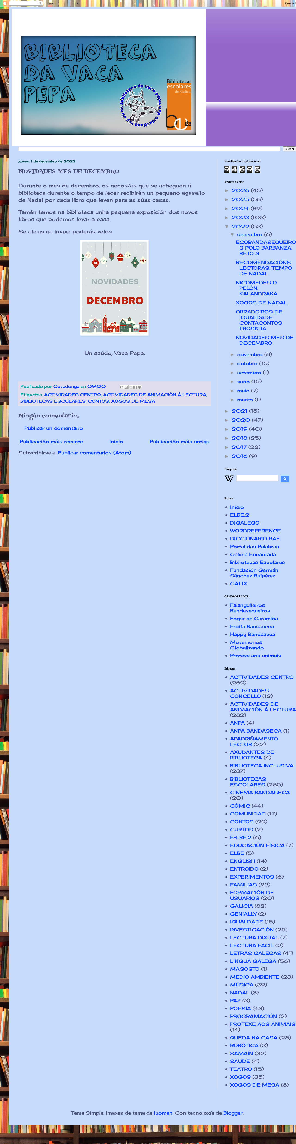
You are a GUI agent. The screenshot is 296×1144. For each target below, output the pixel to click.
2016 (240, 456)
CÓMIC (240, 806)
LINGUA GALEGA (253, 961)
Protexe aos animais (255, 655)
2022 (241, 226)
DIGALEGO (244, 523)
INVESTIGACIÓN (252, 929)
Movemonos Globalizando (247, 645)
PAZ (235, 1000)
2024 (241, 208)
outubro (248, 363)
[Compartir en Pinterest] (139, 387)
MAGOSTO (244, 969)
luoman (163, 1113)
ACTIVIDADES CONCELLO (249, 693)
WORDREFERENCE (255, 531)
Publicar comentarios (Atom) (94, 452)
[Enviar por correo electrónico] (122, 387)
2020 (242, 420)
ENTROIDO (244, 869)
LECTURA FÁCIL (252, 945)
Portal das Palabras (254, 546)
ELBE (237, 853)
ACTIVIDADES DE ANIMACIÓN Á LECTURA (154, 394)
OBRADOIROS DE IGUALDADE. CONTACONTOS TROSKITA (259, 320)
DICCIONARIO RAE (255, 538)
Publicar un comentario (53, 428)
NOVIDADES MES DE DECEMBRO (265, 340)
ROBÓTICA (244, 1045)
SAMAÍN (241, 1053)
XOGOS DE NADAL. (262, 303)
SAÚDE (240, 1061)
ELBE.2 (239, 515)
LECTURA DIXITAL (254, 937)
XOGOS (240, 1077)
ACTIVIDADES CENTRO (72, 394)
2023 (241, 217)
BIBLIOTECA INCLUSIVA (261, 765)
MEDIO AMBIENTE (255, 977)
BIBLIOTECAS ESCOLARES (53, 401)
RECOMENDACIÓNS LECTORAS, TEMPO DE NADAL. (264, 267)
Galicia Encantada (253, 554)
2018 (240, 438)
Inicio (116, 441)
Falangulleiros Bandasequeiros (250, 607)
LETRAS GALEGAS (255, 953)
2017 (240, 447)
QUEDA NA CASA (254, 1037)
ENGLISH (242, 861)
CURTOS (241, 829)
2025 (241, 199)
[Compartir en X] (130, 387)
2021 (240, 411)
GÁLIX (238, 583)
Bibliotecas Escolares (257, 562)
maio (244, 390)
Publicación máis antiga (179, 441)
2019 (240, 429)
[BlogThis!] (126, 387)
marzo (246, 399)
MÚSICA (241, 985)
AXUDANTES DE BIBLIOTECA (252, 755)
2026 (241, 190)
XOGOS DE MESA (133, 401)
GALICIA (241, 906)
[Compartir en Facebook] (135, 387)
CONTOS (98, 401)
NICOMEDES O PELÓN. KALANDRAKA (257, 288)
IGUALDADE (246, 922)
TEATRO (241, 1069)
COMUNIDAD (248, 814)
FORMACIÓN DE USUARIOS (252, 895)
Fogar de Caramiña (254, 618)
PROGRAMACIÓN (253, 1016)
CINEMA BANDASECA (260, 792)
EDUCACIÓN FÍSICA (257, 845)
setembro (250, 372)
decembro (250, 234)
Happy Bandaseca (252, 634)
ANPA (237, 723)
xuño (244, 381)
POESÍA (240, 1008)
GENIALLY (243, 914)
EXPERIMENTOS (252, 877)
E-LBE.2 (241, 837)
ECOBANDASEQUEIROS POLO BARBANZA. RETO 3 (266, 247)
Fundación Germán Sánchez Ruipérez (254, 572)
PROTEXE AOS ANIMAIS (263, 1024)
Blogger (233, 1113)
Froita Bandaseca (252, 626)
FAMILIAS (243, 885)
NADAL (239, 992)
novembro (250, 354)
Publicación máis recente (51, 441)
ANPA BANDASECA (256, 731)
